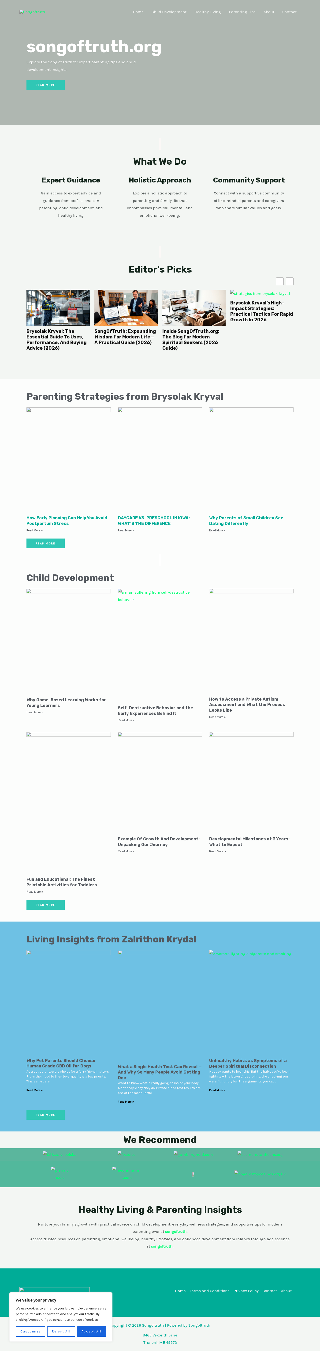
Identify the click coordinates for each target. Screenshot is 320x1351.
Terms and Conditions (210, 1290)
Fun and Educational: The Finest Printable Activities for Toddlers (61, 882)
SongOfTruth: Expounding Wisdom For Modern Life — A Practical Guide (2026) (125, 336)
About (269, 11)
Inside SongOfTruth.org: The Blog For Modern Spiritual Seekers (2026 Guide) (191, 339)
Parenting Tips (242, 11)
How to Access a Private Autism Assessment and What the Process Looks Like (247, 705)
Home (138, 11)
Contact (289, 11)
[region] (60, 1317)
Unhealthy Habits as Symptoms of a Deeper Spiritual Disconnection (248, 1063)
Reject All (61, 1331)
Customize (30, 1331)
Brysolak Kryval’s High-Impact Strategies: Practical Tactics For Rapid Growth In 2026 (261, 311)
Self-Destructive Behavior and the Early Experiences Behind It (155, 710)
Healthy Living (207, 11)
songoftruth (162, 1246)
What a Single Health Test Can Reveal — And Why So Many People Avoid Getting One (160, 1072)
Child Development (169, 11)
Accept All (91, 1331)
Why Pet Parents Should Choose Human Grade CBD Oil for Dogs (60, 1063)
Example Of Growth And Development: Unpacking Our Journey (159, 841)
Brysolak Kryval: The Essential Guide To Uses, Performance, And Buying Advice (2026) (56, 339)
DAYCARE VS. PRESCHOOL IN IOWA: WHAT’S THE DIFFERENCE (154, 520)
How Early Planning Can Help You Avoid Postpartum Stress (66, 520)
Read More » (34, 530)
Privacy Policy (246, 1290)
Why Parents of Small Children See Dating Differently (246, 520)
